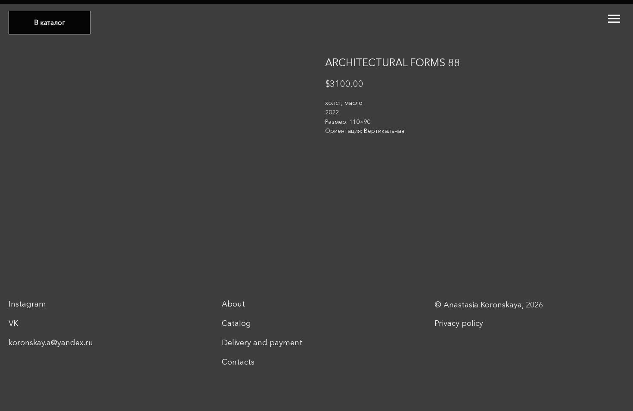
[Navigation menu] (614, 19)
